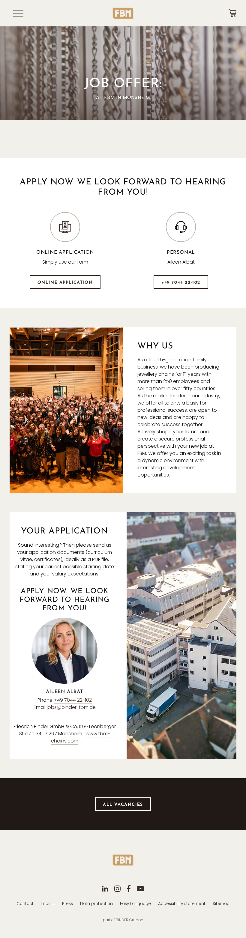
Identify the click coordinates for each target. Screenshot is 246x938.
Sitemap (221, 904)
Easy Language (135, 904)
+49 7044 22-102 (180, 282)
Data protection (96, 904)
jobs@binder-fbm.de (71, 707)
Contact (25, 904)
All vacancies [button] (123, 804)
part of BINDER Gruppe (123, 919)
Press (67, 904)
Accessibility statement (182, 904)
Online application (65, 282)
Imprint (48, 904)
